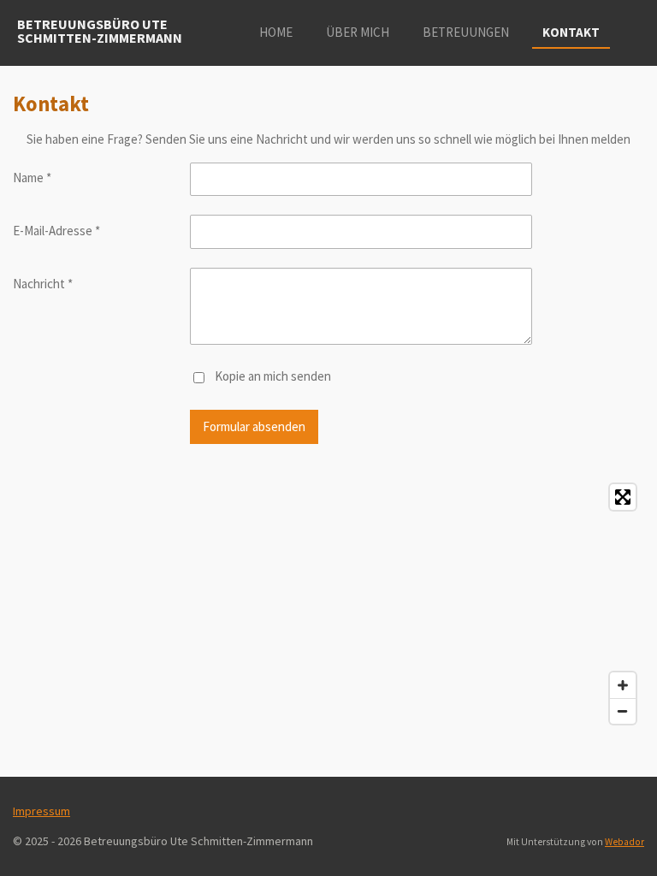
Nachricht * (43, 283)
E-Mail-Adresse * (56, 230)
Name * (32, 177)
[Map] (328, 604)
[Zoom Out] (623, 711)
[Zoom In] (623, 685)
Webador (624, 842)
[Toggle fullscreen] (623, 497)
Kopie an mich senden (273, 376)
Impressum (41, 811)
